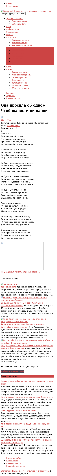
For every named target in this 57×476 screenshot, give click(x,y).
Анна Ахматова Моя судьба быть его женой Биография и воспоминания (22, 325)
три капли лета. (8, 286)
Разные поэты (13, 125)
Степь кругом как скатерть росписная (19, 410)
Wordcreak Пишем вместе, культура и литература (25, 471)
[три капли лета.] (10, 284)
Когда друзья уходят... (11, 272)
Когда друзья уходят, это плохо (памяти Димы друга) (27, 397)
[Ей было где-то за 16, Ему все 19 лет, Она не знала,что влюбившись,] (27, 300)
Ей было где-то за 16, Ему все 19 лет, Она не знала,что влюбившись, (22, 304)
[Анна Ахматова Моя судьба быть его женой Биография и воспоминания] (27, 321)
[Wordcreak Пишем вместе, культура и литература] (26, 11)
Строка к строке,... (31, 272)
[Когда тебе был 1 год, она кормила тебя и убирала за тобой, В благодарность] (27, 343)
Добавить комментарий (12, 371)
